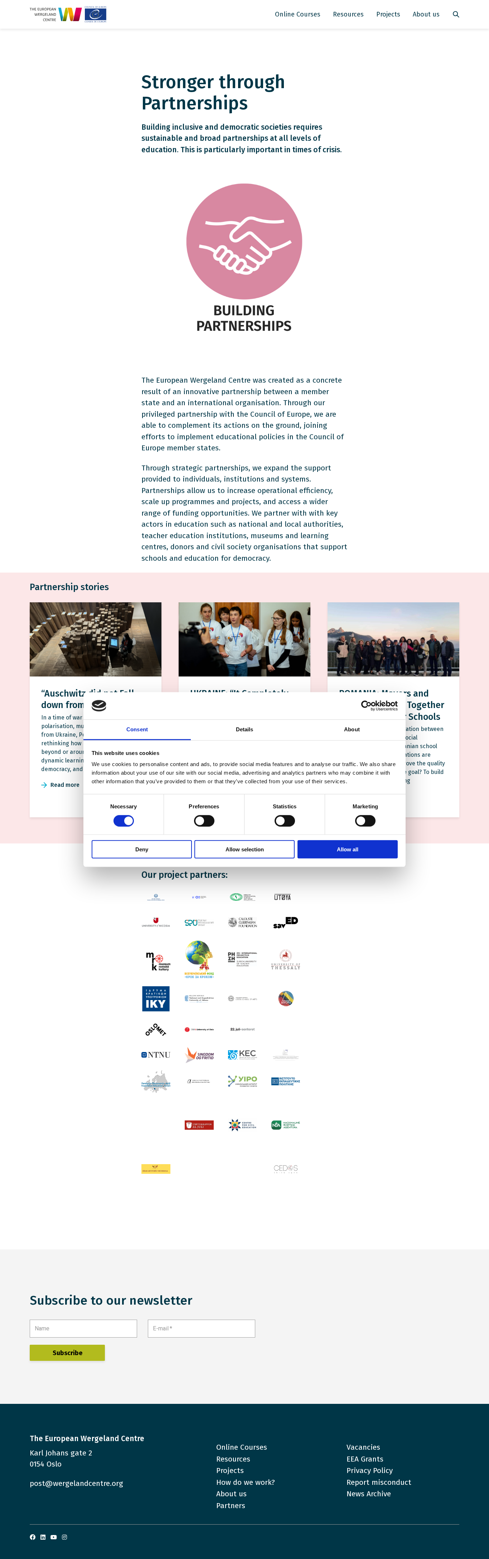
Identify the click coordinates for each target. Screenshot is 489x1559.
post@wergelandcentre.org (76, 1483)
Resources (348, 14)
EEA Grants (365, 1459)
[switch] (204, 820)
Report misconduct (379, 1482)
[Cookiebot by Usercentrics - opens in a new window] (366, 705)
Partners (230, 1505)
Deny (141, 849)
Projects (388, 14)
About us (426, 14)
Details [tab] (244, 729)
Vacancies (363, 1447)
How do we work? (245, 1482)
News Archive (369, 1493)
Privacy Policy (370, 1470)
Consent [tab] (137, 729)
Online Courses (297, 14)
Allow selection (245, 849)
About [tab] (352, 729)
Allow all (347, 849)
